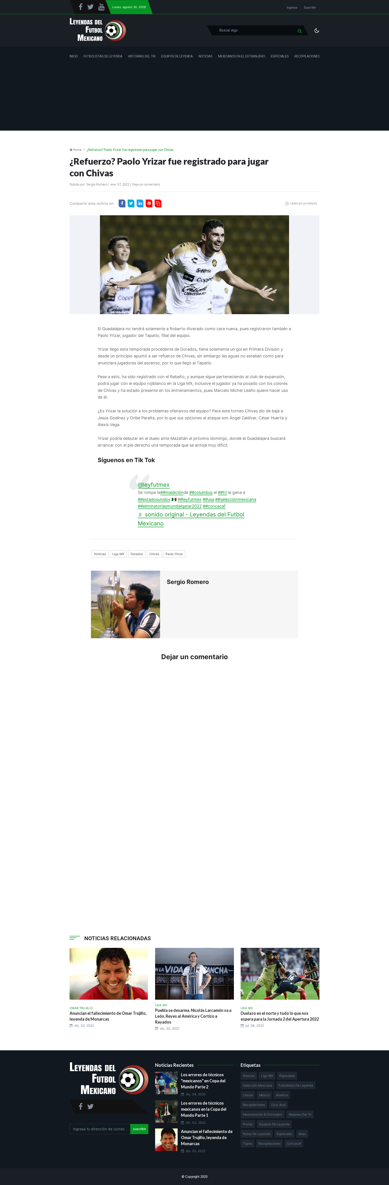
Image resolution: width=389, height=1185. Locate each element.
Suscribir (310, 7)
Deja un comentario (146, 184)
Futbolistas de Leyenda (103, 56)
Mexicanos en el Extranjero (241, 56)
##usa (208, 499)
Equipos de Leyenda (177, 56)
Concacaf (294, 1143)
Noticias (206, 56)
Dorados (137, 554)
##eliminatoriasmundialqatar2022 (170, 506)
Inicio (74, 56)
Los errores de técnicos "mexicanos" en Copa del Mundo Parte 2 (203, 1080)
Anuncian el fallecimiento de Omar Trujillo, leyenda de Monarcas (207, 1137)
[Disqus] (194, 732)
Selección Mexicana (257, 1085)
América (282, 1095)
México (264, 1095)
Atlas (302, 1134)
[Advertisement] (194, 99)
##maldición (171, 492)
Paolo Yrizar (174, 554)
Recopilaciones (307, 56)
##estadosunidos (154, 499)
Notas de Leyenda (256, 1134)
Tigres (247, 1143)
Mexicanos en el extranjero (262, 1114)
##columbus (201, 492)
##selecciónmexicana (235, 499)
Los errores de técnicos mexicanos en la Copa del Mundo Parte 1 (203, 1109)
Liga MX (118, 554)
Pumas (248, 1124)
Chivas (154, 554)
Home (77, 150)
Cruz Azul (278, 1105)
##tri (222, 492)
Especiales (280, 56)
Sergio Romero (97, 184)
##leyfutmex (189, 499)
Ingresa (292, 7)
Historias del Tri (142, 56)
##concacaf (214, 506)
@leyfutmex (154, 484)
